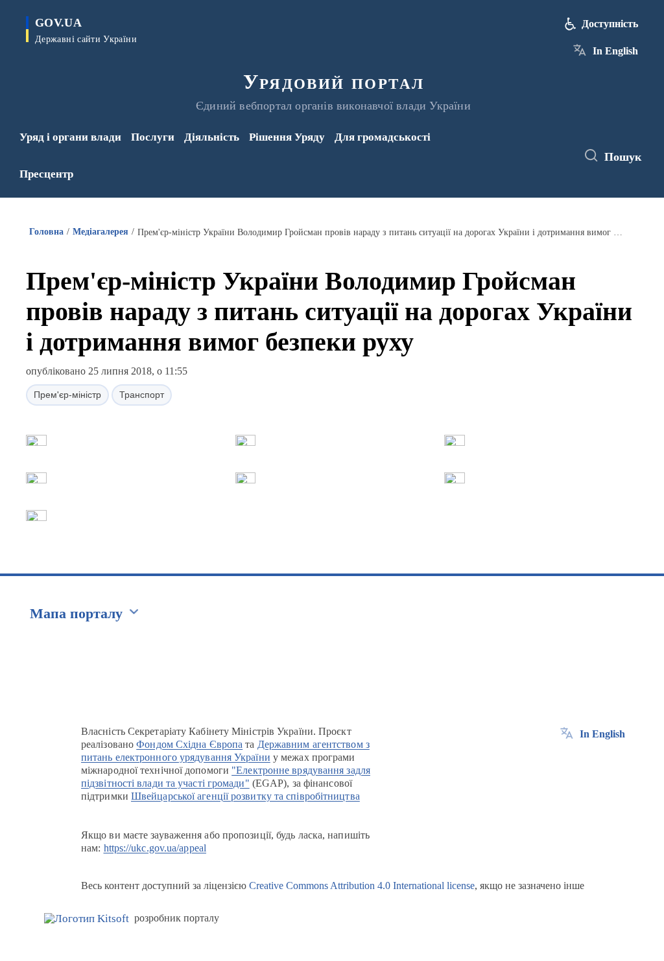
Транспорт (141, 394)
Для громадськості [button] (383, 137)
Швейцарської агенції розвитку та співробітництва (245, 796)
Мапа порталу (76, 613)
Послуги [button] (152, 137)
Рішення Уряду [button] (287, 137)
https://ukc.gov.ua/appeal (155, 847)
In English (615, 50)
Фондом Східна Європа (189, 744)
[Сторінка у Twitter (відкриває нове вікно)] (540, 147)
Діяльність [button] (211, 137)
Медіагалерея (100, 232)
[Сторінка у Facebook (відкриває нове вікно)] (519, 147)
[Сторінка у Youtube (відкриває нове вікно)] (521, 164)
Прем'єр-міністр (67, 394)
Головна (46, 232)
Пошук (622, 156)
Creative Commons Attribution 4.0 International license (362, 885)
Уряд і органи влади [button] (70, 137)
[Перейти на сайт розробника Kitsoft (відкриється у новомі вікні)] (86, 918)
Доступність (610, 23)
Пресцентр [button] (46, 174)
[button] (36, 440)
